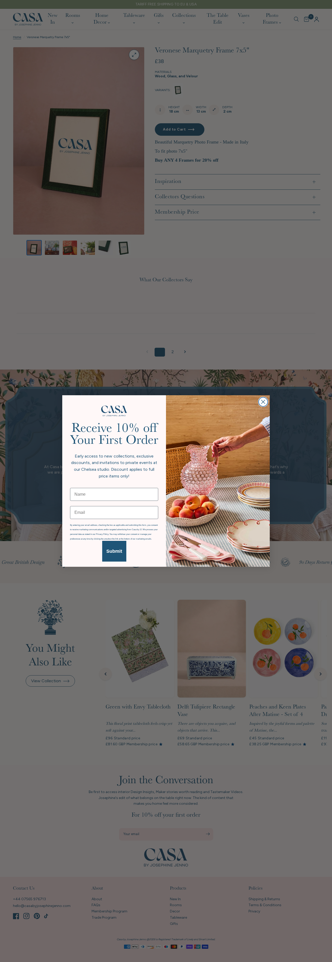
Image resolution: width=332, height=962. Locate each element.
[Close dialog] (263, 401)
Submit (114, 551)
